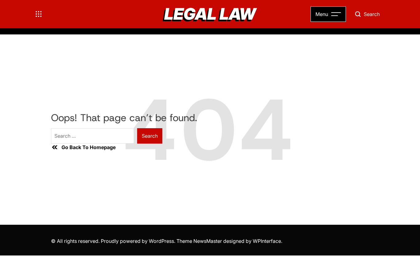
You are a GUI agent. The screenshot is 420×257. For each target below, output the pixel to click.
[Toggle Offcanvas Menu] (39, 14)
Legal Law (210, 14)
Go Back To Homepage (88, 147)
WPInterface (267, 241)
